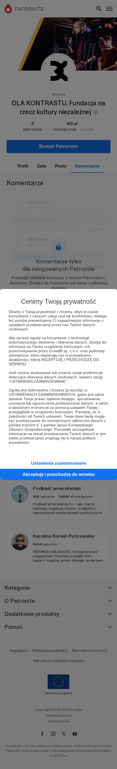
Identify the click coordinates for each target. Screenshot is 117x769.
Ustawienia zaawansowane (58, 463)
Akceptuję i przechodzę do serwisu (59, 474)
